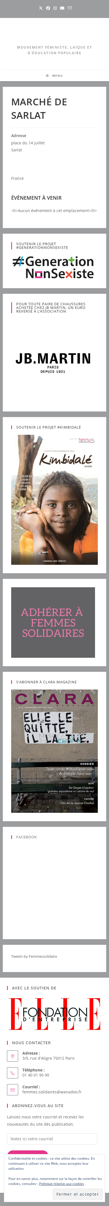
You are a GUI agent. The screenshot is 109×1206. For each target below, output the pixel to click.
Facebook (26, 836)
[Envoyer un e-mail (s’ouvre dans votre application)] (69, 8)
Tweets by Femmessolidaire (34, 956)
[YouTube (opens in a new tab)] (62, 8)
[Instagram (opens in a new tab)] (55, 8)
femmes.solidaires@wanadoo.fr (52, 1091)
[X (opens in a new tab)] (40, 8)
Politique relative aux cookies (61, 1183)
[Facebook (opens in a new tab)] (48, 8)
